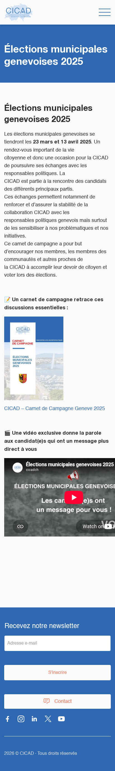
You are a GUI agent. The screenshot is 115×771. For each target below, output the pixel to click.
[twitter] (48, 718)
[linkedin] (34, 718)
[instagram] (21, 718)
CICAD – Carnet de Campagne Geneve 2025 (54, 408)
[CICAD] (18, 12)
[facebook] (7, 718)
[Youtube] (61, 718)
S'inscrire (57, 673)
